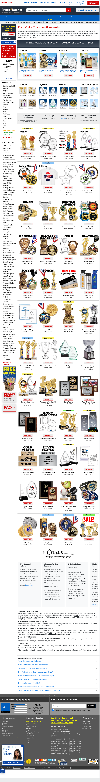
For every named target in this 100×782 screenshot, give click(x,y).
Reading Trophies (8, 306)
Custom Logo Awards (68, 227)
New (4, 128)
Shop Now (27, 75)
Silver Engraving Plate (48, 472)
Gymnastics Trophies (7, 247)
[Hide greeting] (22, 746)
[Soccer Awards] (27, 279)
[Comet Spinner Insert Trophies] (27, 386)
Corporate (33, 17)
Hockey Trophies (8, 257)
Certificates (6, 95)
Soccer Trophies (8, 329)
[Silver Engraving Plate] (48, 456)
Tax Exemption (30, 737)
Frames (5, 105)
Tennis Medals (8, 339)
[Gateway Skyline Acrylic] (89, 140)
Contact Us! (67, 718)
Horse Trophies (8, 262)
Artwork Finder (87, 726)
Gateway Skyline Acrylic (88, 156)
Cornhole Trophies (9, 190)
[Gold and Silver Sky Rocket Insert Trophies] (89, 313)
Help (70, 2)
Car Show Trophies (9, 171)
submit (11, 34)
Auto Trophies (7, 157)
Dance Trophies (8, 206)
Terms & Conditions (29, 768)
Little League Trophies (7, 270)
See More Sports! (7, 363)
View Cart (93, 3)
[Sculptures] (48, 526)
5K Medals (6, 360)
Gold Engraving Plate (27, 472)
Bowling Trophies (8, 167)
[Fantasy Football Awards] (48, 245)
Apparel (50, 19)
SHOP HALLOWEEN (9, 130)
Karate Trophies (8, 264)
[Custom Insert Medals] (89, 174)
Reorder (34, 2)
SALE (4, 732)
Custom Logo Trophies (7, 200)
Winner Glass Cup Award (48, 366)
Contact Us (29, 740)
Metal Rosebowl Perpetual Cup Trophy (89, 367)
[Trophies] (8, 378)
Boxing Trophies (8, 169)
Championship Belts (89, 507)
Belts (4, 123)
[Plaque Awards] (48, 490)
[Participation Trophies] (27, 140)
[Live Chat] (8, 42)
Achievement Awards (7, 149)
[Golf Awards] (68, 245)
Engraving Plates (8, 102)
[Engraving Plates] (68, 279)
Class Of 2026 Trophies (7, 184)
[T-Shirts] (48, 174)
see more (9, 78)
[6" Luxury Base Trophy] (68, 422)
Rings (49, 17)
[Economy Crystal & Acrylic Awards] (68, 174)
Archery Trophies (8, 155)
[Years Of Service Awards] (48, 422)
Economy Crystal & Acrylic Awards (68, 192)
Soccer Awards (28, 295)
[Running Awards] (89, 245)
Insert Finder (87, 721)
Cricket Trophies (8, 192)
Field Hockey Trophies (7, 228)
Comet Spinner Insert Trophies (27, 403)
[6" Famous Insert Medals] (89, 211)
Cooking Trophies (8, 188)
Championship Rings (27, 227)
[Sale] (89, 526)
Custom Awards (86, 17)
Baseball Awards (27, 261)
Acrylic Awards (8, 93)
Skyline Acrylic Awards (68, 472)
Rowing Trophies (8, 316)
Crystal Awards (8, 119)
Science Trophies (8, 322)
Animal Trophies (8, 153)
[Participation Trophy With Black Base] (48, 386)
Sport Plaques (68, 402)
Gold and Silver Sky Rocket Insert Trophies (88, 331)
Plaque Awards (48, 507)
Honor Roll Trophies (9, 260)
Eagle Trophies (8, 211)
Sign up (91, 706)
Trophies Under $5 (9, 86)
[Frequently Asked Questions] (8, 408)
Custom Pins (95, 17)
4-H (4, 357)
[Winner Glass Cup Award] (48, 349)
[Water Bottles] (89, 279)
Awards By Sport (7, 726)
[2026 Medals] (68, 526)
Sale (69, 17)
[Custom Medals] (27, 174)
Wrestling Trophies (9, 350)
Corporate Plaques (28, 438)
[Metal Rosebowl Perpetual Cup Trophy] (89, 349)
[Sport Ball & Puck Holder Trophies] (68, 490)
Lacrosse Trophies (9, 267)
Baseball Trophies (9, 160)
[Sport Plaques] (68, 386)
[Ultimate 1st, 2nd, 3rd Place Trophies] (27, 349)
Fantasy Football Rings (8, 221)
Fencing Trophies (8, 225)
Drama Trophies (8, 209)
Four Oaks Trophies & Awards (8, 55)
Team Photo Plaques (89, 402)
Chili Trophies (7, 181)
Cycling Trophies (8, 204)
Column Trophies (68, 156)
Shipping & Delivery (32, 732)
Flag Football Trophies (7, 235)
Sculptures (6, 114)
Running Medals (8, 318)
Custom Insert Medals (89, 191)
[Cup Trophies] (48, 211)
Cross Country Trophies (7, 196)
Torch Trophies (8, 341)
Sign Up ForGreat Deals (8, 28)
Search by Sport (85, 10)
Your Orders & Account (47, 2)
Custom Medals (76, 17)
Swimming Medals (9, 334)
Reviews (28, 728)
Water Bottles (89, 295)
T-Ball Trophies (8, 336)
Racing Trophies (8, 304)
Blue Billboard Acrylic (27, 330)
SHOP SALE (7, 137)
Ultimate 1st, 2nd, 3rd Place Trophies (27, 367)
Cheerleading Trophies (7, 175)
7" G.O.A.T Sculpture (68, 330)
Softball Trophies (8, 332)
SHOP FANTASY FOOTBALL (8, 134)
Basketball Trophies (9, 162)
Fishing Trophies (8, 232)
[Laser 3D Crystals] (89, 422)
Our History (29, 725)
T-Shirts (48, 191)
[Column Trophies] (68, 140)
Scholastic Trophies (9, 320)
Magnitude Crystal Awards (48, 156)
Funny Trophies (8, 241)
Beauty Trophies (8, 164)
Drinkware (64, 17)
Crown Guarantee (31, 726)
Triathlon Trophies (9, 343)
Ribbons (44, 17)
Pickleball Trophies (9, 281)
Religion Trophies (8, 313)
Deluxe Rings (28, 543)
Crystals (15, 17)
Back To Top (49, 695)
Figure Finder (87, 723)
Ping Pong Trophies (9, 288)
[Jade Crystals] (68, 349)
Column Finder (87, 728)
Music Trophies (8, 276)
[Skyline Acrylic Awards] (68, 456)
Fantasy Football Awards (48, 261)
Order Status (30, 733)
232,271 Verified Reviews (9, 65)
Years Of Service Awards (8, 354)
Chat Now (63, 118)
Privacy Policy (6, 38)
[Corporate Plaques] (27, 422)
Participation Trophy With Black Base (48, 403)
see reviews (38, 713)
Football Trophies (8, 239)
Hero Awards (7, 255)
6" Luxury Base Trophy (69, 438)
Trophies (3, 16)
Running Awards (89, 261)
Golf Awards (68, 261)
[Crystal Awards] (27, 490)
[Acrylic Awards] (89, 456)
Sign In (26, 2)
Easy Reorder (30, 735)
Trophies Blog (6, 735)
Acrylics (27, 17)
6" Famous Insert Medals (89, 227)
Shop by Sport (8, 142)
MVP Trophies (7, 278)
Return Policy (30, 738)
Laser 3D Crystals (89, 438)
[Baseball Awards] (27, 245)
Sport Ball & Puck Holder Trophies (68, 507)
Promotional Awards (7, 300)
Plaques (21, 17)
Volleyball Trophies (9, 348)
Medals (9, 17)
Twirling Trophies (8, 346)
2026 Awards (7, 146)
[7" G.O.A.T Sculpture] (68, 313)
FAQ (27, 730)
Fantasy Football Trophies (8, 217)
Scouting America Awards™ (8, 326)
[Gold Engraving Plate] (27, 456)
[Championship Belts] (89, 490)
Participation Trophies (28, 156)
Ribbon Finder (87, 725)
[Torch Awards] (48, 279)
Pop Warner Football (7, 296)
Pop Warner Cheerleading (7, 291)
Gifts (4, 107)
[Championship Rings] (27, 211)
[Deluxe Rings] (27, 526)
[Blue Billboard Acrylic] (27, 313)
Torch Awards (48, 295)
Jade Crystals (68, 366)
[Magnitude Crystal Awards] (48, 140)
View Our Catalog (7, 733)
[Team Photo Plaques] (89, 386)
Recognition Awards (7, 310)
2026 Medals (68, 543)
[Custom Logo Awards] (68, 211)
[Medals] (48, 313)
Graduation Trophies (9, 243)
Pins (39, 17)
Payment (62, 2)
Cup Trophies (56, 17)
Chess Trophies (8, 178)
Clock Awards (7, 98)
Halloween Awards (9, 253)
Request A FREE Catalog (10, 737)
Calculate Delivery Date (62, 723)
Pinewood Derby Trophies (8, 284)
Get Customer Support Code (64, 720)
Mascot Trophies (8, 274)
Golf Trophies (7, 250)
